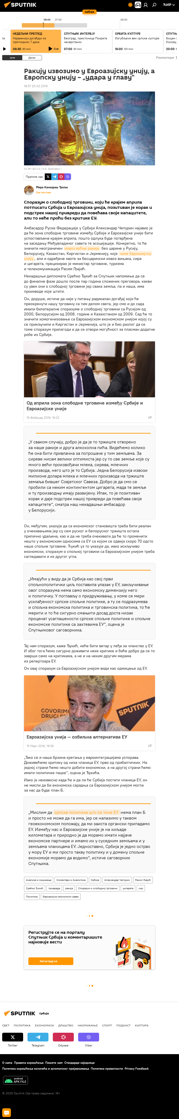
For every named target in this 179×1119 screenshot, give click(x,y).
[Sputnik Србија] (21, 8)
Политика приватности (107, 1069)
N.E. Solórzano (51, 168)
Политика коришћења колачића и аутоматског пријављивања (45, 1069)
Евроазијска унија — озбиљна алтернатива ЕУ (77, 737)
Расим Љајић (143, 880)
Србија (95, 880)
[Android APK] (15, 1081)
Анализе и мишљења (38, 880)
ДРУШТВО (65, 1025)
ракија (69, 888)
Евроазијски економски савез (61, 896)
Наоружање (88, 1025)
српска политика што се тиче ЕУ (87, 812)
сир (141, 888)
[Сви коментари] (6, 1112)
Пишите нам (54, 1063)
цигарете (128, 888)
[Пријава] (145, 4)
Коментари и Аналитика (71, 880)
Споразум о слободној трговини (97, 888)
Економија (44, 1025)
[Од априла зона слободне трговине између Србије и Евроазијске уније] (89, 369)
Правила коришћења (28, 1063)
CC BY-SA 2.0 (32, 168)
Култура (141, 1025)
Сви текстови (43, 192)
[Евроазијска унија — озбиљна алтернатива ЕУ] (89, 703)
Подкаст (123, 1025)
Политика (32, 896)
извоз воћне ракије (82, 248)
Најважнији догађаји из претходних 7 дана (29, 40)
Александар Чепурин (117, 880)
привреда (54, 888)
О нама (7, 1063)
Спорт (107, 1025)
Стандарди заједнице (79, 1063)
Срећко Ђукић (34, 888)
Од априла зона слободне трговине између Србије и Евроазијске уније (85, 405)
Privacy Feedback (137, 1069)
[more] (150, 417)
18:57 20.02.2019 (36, 86)
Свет (5, 1025)
